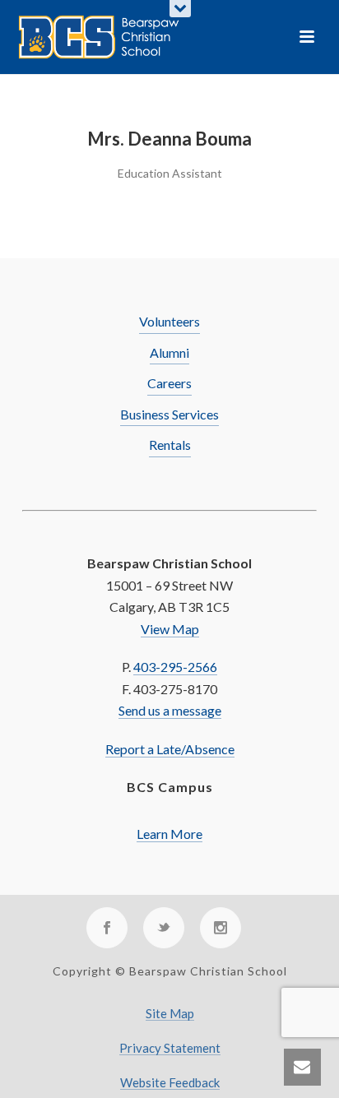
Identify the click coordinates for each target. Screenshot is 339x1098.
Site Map (170, 1014)
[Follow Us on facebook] (107, 927)
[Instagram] (220, 927)
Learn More (169, 833)
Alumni (169, 352)
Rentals (170, 444)
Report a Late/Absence (170, 749)
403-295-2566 (175, 666)
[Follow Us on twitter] (163, 927)
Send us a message (169, 710)
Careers (169, 383)
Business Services (169, 414)
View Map (170, 629)
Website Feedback (170, 1083)
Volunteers (169, 321)
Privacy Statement (170, 1048)
